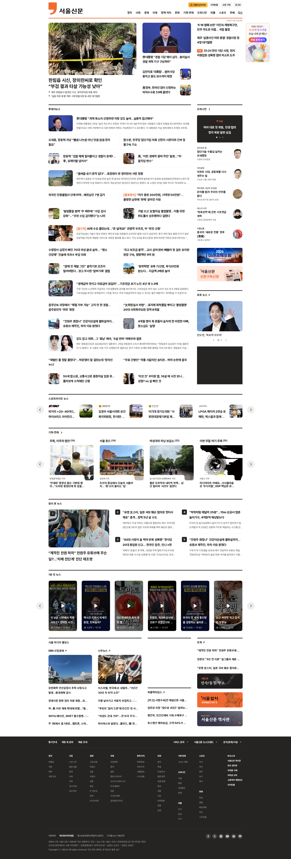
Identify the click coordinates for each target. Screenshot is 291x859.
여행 (159, 790)
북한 (50, 771)
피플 (213, 13)
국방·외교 (52, 776)
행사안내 (52, 742)
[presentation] (40, 410)
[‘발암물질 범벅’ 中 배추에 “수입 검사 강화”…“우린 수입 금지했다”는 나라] (53, 213)
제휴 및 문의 (67, 742)
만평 (180, 792)
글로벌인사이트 (116, 800)
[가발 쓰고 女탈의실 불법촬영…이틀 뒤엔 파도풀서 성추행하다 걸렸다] (128, 213)
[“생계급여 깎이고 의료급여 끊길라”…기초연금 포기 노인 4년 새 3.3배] (60, 288)
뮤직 (201, 812)
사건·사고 (73, 761)
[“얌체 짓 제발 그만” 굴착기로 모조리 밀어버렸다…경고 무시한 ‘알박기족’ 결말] (53, 269)
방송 (201, 797)
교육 (71, 776)
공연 (159, 810)
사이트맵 (231, 784)
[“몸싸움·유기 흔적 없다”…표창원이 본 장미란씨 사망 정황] (60, 178)
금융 (91, 771)
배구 (201, 781)
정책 (91, 795)
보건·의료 (73, 786)
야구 (201, 761)
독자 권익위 (232, 765)
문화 (177, 13)
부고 (180, 818)
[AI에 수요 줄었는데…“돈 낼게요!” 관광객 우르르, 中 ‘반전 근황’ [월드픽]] (60, 233)
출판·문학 (161, 776)
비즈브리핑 (94, 800)
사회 (138, 13)
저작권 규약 (232, 775)
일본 (112, 771)
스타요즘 (202, 817)
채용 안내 (82, 742)
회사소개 (231, 755)
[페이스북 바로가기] (208, 836)
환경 (71, 771)
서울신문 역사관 (234, 760)
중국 (112, 766)
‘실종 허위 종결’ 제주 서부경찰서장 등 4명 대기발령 (75, 96)
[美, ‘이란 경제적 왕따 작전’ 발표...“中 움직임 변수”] (128, 159)
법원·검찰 (73, 766)
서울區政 (141, 771)
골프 (201, 771)
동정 (180, 814)
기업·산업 (93, 761)
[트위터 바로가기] (214, 836)
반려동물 (161, 800)
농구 (201, 776)
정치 (129, 13)
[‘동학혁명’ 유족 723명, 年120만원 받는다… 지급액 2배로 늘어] (128, 269)
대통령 (51, 761)
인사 (180, 809)
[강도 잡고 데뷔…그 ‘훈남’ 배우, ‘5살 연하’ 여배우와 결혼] (60, 343)
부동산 (92, 766)
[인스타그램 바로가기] (221, 836)
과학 (71, 781)
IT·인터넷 (93, 790)
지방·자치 (140, 766)
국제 (154, 13)
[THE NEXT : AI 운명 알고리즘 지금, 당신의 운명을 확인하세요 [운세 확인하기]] (258, 42)
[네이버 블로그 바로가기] (240, 836)
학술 (159, 766)
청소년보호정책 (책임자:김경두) (90, 835)
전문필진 (181, 787)
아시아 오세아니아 (117, 781)
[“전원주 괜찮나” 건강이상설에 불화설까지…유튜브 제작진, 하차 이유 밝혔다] (53, 324)
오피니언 (202, 13)
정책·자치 (166, 13)
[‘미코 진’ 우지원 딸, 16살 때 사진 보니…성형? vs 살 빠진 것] (128, 379)
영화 (159, 805)
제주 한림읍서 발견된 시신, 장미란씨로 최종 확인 (74, 92)
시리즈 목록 (183, 761)
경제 (146, 13)
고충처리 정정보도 (234, 779)
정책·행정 (140, 761)
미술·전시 (161, 771)
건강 (159, 795)
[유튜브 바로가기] (227, 836)
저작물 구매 (232, 770)
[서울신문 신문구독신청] (219, 273)
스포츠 (222, 13)
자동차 (92, 776)
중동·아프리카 (116, 776)
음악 (159, 761)
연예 (232, 13)
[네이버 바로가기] (233, 836)
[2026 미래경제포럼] (219, 255)
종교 (159, 786)
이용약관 (52, 835)
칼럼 (180, 783)
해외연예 (202, 807)
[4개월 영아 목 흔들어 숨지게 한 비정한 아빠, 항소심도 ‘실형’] (128, 324)
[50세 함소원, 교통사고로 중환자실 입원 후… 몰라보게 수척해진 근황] (53, 379)
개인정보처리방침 (66, 835)
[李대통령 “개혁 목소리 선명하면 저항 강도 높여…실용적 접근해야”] (60, 123)
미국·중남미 (115, 786)
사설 (180, 778)
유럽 (112, 790)
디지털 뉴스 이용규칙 (115, 835)
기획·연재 (188, 13)
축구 (201, 766)
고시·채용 (140, 776)
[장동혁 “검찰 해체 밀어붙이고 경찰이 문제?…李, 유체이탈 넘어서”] (53, 159)
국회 (50, 766)
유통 (91, 781)
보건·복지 (73, 790)
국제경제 (113, 761)
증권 (91, 786)
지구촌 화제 (115, 795)
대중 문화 (161, 781)
